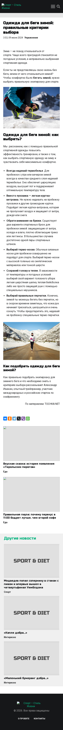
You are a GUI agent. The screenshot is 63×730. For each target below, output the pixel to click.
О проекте (23, 718)
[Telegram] (14, 418)
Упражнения (31, 37)
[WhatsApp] (28, 418)
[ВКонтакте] (5, 418)
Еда (5, 471)
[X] (19, 418)
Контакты (39, 718)
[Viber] (23, 418)
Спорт (7, 592)
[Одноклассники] (10, 418)
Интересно (10, 637)
